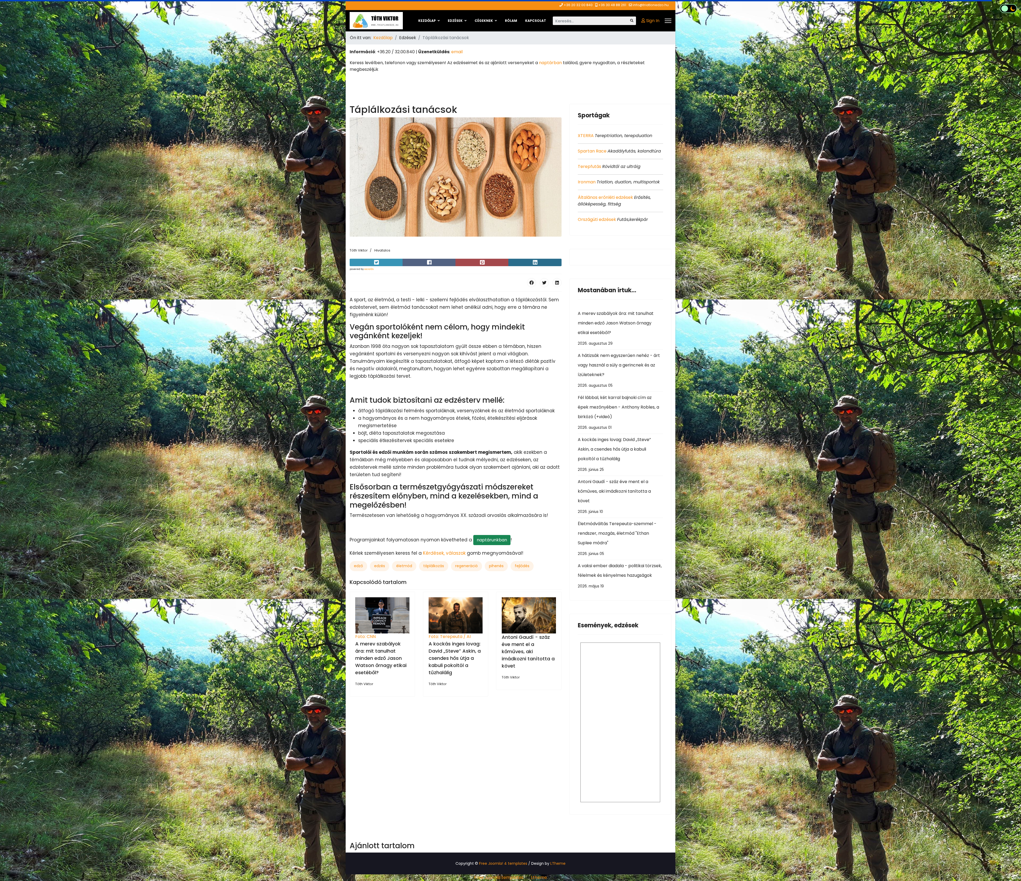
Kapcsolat (535, 20)
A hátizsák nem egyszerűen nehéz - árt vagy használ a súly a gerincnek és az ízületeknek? (619, 370)
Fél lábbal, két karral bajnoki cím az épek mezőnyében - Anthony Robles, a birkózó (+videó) (618, 412)
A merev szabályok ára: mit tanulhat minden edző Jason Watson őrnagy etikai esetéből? (381, 658)
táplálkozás (433, 566)
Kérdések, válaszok (444, 553)
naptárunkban (492, 540)
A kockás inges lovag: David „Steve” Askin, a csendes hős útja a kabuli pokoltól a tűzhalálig (455, 658)
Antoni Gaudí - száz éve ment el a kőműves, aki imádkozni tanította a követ (528, 651)
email (457, 52)
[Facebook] (531, 282)
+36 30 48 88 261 (612, 5)
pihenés (496, 566)
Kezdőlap (427, 20)
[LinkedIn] (557, 282)
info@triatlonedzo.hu (651, 5)
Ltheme (539, 877)
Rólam (511, 20)
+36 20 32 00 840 (578, 5)
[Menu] (668, 20)
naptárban (550, 63)
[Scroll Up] (1008, 860)
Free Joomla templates (499, 877)
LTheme (558, 863)
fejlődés (522, 566)
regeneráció (466, 566)
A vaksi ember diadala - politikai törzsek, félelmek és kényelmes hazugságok (620, 576)
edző (358, 566)
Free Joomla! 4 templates (503, 863)
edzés (379, 566)
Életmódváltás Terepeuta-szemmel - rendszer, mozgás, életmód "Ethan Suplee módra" (617, 538)
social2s (369, 269)
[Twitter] (544, 282)
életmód (404, 566)
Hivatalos (382, 250)
